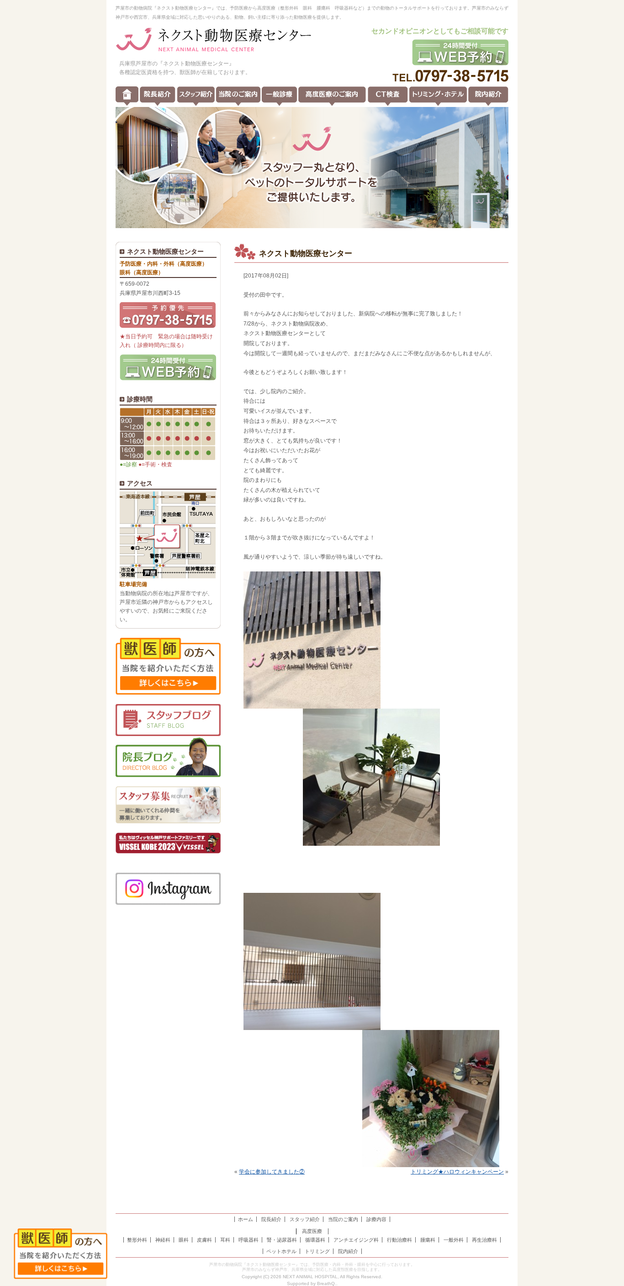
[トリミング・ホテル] (438, 96)
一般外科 (454, 1240)
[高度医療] (332, 96)
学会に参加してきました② (272, 1172)
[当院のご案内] (238, 96)
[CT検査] (388, 96)
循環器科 (315, 1240)
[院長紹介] (157, 96)
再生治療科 (484, 1240)
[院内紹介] (488, 96)
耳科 (225, 1240)
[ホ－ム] (127, 96)
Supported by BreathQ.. (312, 1283)
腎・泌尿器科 (282, 1240)
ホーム (245, 1219)
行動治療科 (399, 1240)
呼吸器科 (248, 1240)
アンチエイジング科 (356, 1240)
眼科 (184, 1240)
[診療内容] (279, 96)
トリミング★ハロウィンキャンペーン (457, 1172)
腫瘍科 (427, 1240)
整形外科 (137, 1240)
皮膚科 (204, 1240)
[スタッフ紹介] (196, 96)
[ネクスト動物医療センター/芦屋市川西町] (214, 40)
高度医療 (312, 1231)
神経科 (162, 1240)
